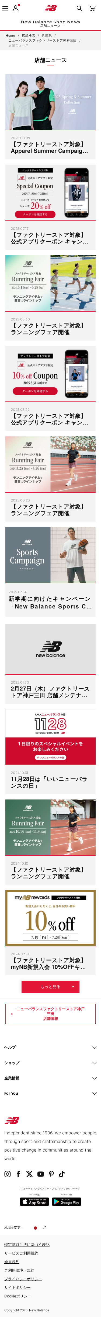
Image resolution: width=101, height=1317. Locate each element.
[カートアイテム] (92, 8)
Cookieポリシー (17, 1296)
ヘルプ (10, 1047)
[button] (15, 8)
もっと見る (50, 986)
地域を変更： (14, 1228)
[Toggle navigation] (5, 8)
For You (11, 1093)
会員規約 (11, 1261)
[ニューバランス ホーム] (50, 8)
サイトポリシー (17, 1287)
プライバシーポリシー (23, 1279)
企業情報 (11, 1078)
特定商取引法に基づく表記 (27, 1244)
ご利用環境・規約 (19, 1270)
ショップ (11, 1062)
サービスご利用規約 (21, 1253)
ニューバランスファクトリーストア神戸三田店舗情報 (51, 1014)
